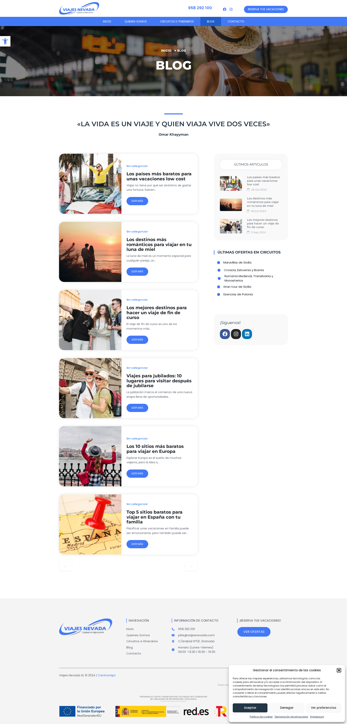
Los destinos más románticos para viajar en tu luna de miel (159, 244)
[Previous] (65, 566)
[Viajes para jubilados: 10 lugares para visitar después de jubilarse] (90, 388)
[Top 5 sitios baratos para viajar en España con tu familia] (90, 524)
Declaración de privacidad (291, 716)
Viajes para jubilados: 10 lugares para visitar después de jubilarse (159, 381)
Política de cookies (261, 716)
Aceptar (250, 708)
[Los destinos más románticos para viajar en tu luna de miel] (90, 252)
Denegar (287, 708)
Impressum (317, 716)
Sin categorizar (137, 166)
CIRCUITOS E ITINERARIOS (177, 21)
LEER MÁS (137, 201)
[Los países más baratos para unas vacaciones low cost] (90, 184)
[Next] (191, 566)
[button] (339, 670)
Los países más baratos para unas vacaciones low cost (159, 176)
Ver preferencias (323, 708)
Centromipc (107, 675)
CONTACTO (236, 21)
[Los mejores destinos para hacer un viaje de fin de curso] (90, 320)
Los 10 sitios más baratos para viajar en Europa (155, 449)
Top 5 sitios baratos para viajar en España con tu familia (155, 517)
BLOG (210, 21)
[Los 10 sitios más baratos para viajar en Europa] (90, 456)
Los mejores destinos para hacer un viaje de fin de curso (157, 312)
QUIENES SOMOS (136, 21)
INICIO (107, 21)
